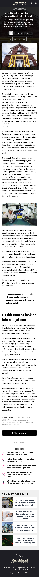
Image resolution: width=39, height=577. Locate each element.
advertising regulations (19, 420)
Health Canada (7, 425)
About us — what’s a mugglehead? (14, 567)
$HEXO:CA (26, 418)
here (17, 196)
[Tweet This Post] (15, 39)
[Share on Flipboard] (19, 39)
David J (19, 32)
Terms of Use (30, 567)
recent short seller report (11, 78)
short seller (18, 425)
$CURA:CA (18, 418)
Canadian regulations (10, 422)
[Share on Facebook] (11, 39)
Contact (25, 569)
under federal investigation (19, 105)
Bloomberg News (8, 283)
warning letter (16, 116)
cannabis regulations (26, 422)
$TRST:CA (6, 420)
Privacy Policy (17, 569)
